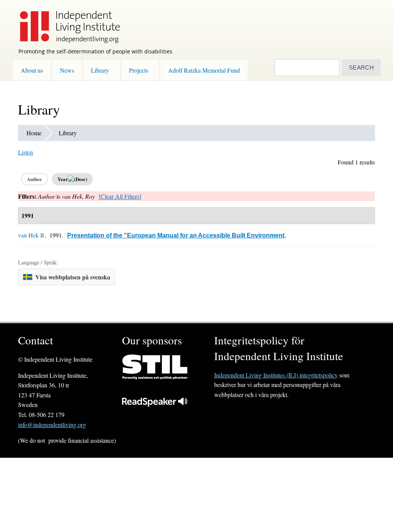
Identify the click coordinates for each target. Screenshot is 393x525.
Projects (138, 70)
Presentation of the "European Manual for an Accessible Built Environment (175, 235)
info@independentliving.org (52, 424)
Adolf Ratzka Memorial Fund (204, 70)
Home (33, 133)
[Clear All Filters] (120, 196)
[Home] (66, 21)
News (67, 70)
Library (100, 70)
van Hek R (31, 235)
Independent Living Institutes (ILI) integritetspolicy (276, 375)
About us (32, 70)
